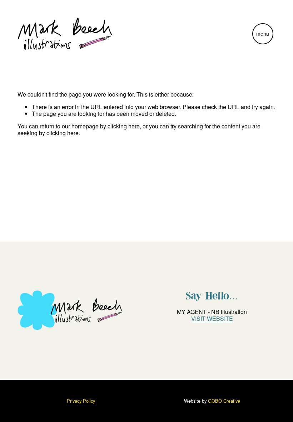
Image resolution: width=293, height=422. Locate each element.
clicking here (124, 126)
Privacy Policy (81, 400)
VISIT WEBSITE (212, 318)
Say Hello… (212, 295)
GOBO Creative (224, 400)
